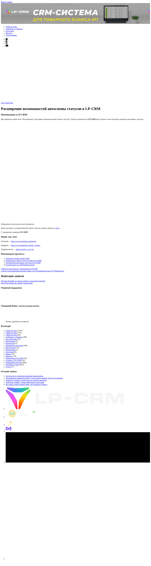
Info (11, 103)
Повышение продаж (14, 363)
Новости (16, 269)
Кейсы (8, 354)
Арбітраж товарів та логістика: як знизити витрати (26, 380)
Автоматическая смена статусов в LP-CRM (23, 263)
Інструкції (10, 31)
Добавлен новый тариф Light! (18, 258)
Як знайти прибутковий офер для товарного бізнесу (26, 385)
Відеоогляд (10, 343)
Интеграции (11, 350)
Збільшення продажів (14, 346)
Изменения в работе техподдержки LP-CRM (23, 261)
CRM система (11, 27)
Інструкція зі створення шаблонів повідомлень (24, 376)
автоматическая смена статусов (26, 271)
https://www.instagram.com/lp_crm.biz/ (25, 245)
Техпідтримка (11, 35)
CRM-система (11, 333)
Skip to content (6, 2)
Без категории (11, 339)
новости (61, 271)
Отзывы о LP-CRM (13, 360)
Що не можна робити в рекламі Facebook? (23, 281)
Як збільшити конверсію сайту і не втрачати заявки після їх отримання (34, 378)
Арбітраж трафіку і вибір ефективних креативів (25, 382)
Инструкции (11, 348)
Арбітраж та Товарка (14, 29)
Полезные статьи (12, 365)
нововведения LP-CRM (48, 271)
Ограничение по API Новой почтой (20, 265)
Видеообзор (10, 341)
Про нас (9, 33)
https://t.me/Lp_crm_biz (25, 249)
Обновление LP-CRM (29, 269)
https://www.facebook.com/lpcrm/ (23, 241)
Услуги (8, 367)
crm (2, 271)
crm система (8, 271)
